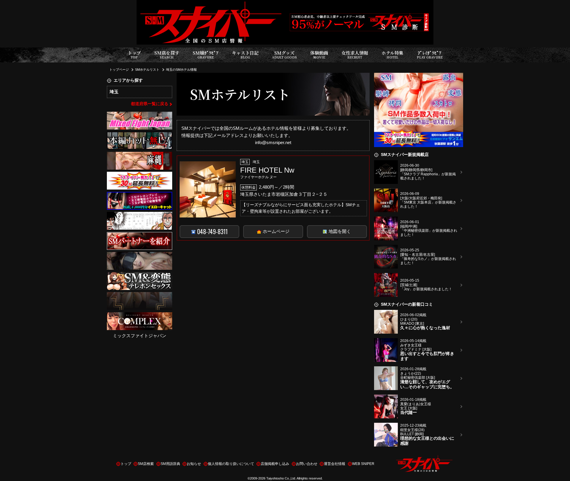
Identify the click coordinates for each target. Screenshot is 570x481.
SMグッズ (284, 54)
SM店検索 (146, 464)
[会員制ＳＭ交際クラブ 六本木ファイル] (139, 235)
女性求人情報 (354, 54)
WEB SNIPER (363, 464)
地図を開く (340, 231)
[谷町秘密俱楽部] (139, 295)
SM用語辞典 (170, 464)
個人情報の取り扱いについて (231, 464)
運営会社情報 (334, 464)
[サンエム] (139, 175)
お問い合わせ (306, 464)
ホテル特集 (392, 54)
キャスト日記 (245, 54)
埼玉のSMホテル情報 (181, 69)
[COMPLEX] (139, 315)
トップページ (119, 69)
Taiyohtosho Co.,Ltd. (281, 478)
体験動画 (319, 54)
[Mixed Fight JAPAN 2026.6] (139, 115)
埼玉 (114, 91)
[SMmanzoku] (139, 275)
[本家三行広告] (139, 215)
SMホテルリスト (147, 69)
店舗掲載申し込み (275, 464)
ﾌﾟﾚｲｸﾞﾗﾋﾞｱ (430, 54)
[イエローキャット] (139, 195)
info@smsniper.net (273, 142)
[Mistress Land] (139, 135)
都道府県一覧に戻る (149, 104)
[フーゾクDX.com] (139, 255)
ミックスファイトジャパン (139, 335)
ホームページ (276, 231)
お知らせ (194, 464)
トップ (134, 54)
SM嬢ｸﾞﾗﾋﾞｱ (205, 54)
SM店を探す (166, 54)
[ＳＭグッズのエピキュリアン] (139, 155)
